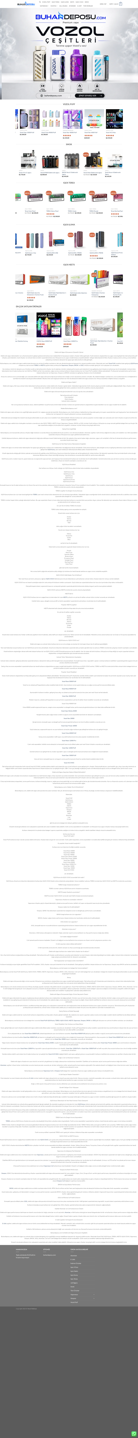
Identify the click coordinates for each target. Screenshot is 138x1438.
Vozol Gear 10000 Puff (69, 755)
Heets (72, 2)
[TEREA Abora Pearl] (92, 197)
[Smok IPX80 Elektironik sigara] (73, 159)
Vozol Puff (46, 2)
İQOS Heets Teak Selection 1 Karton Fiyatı (93, 294)
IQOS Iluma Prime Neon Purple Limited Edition (27, 254)
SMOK (76, 365)
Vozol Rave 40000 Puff (69, 689)
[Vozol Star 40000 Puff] (100, 119)
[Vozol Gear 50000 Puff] (57, 119)
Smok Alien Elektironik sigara (115, 173)
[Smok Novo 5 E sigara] (30, 159)
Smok (87, 2)
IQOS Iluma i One (68, 253)
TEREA (36, 365)
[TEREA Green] (113, 197)
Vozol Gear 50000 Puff (54, 133)
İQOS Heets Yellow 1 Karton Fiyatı (29, 294)
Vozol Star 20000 (69, 718)
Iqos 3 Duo (79, 2)
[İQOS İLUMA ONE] (94, 239)
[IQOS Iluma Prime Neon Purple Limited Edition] (30, 239)
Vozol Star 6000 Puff (118, 133)
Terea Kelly (42, 211)
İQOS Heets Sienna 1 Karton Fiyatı (50, 294)
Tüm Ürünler (88, 6)
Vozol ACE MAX (69, 763)
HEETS (43, 365)
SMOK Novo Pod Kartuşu (22, 341)
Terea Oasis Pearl (66, 211)
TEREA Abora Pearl (88, 211)
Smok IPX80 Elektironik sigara (72, 173)
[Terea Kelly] (49, 197)
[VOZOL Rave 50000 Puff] (106, 325)
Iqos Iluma (65, 2)
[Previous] (5, 54)
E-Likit (79, 6)
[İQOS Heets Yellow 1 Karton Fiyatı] (30, 279)
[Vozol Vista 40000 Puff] (78, 119)
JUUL (82, 365)
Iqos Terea (56, 2)
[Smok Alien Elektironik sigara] (116, 159)
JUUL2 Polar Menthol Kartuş (76, 341)
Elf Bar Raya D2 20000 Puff (34, 133)
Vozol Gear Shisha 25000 (69, 711)
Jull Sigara (63, 6)
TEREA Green (108, 211)
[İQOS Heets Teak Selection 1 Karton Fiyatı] (94, 279)
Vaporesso (44, 6)
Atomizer (72, 6)
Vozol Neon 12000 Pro (69, 741)
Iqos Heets (74, 1271)
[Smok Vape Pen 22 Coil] (53, 325)
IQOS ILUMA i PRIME (113, 253)
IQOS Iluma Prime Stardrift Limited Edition (50, 254)
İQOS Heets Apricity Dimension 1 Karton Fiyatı (71, 294)
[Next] (132, 54)
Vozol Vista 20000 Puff (69, 733)
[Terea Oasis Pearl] (70, 197)
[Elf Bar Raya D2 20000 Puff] (35, 119)
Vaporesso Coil (48, 1071)
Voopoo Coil (59, 1071)
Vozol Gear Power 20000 (69, 726)
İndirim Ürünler (76, 1263)
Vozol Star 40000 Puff (97, 133)
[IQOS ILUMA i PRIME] (116, 239)
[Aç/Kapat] (94, 1294)
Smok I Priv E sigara (48, 173)
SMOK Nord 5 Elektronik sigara (92, 173)
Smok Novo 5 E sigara (27, 173)
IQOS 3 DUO (50, 579)
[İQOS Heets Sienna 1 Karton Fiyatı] (51, 279)
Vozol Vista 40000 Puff (76, 133)
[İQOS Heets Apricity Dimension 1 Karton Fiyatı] (73, 279)
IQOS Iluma (134, 363)
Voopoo (53, 6)
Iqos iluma (74, 1275)
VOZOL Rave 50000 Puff (102, 341)
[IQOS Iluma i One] (73, 239)
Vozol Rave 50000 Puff (69, 681)
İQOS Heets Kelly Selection (114, 293)
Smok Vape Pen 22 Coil (48, 341)
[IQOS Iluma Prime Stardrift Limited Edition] (51, 239)
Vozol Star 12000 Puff (69, 748)
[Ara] (40, 2)
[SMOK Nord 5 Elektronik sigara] (94, 159)
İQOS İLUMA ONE (90, 253)
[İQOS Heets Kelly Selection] (116, 279)
